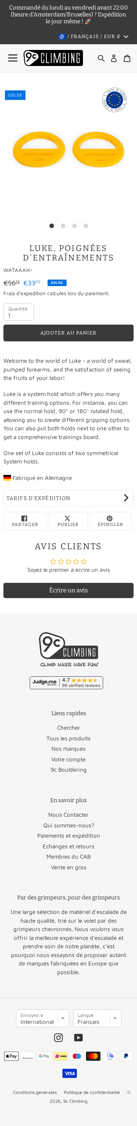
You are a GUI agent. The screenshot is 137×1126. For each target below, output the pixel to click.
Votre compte (68, 759)
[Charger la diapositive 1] (51, 226)
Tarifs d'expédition (38, 498)
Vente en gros (68, 867)
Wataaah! (17, 270)
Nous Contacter (68, 814)
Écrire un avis (68, 590)
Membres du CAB (68, 856)
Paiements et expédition (68, 835)
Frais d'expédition (24, 293)
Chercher (68, 727)
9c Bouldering (69, 769)
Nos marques (68, 748)
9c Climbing (75, 1101)
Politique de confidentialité (92, 1092)
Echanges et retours (68, 846)
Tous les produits (68, 738)
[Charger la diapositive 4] (85, 226)
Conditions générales (35, 1092)
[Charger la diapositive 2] (63, 226)
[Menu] (13, 58)
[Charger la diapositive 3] (74, 226)
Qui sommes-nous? (68, 825)
